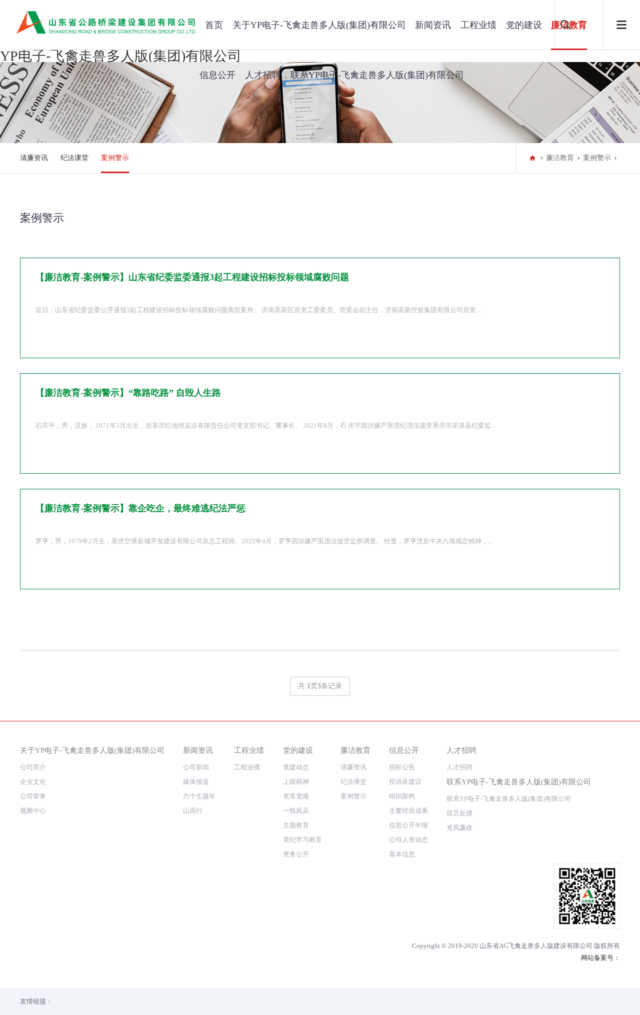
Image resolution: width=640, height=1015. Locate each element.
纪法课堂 (74, 158)
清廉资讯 (34, 158)
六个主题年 (199, 796)
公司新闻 (196, 767)
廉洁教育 (560, 158)
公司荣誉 (33, 796)
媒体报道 (196, 781)
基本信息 (402, 854)
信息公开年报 (408, 825)
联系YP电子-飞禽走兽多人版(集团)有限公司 (508, 798)
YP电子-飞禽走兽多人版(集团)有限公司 (121, 56)
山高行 (192, 810)
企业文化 (33, 781)
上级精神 (296, 781)
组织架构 (402, 796)
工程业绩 (478, 25)
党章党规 (296, 796)
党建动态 (296, 767)
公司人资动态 (408, 839)
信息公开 (218, 75)
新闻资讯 (433, 25)
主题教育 (296, 825)
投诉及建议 (405, 781)
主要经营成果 (408, 810)
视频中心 (33, 810)
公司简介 (33, 767)
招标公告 (402, 767)
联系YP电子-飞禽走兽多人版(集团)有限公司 (377, 75)
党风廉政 (459, 827)
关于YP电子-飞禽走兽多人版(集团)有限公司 (92, 750)
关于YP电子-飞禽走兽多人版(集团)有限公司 (319, 25)
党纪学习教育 (302, 839)
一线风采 (296, 810)
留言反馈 (459, 813)
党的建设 (524, 25)
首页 (214, 25)
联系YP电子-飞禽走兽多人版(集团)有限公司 (518, 781)
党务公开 (296, 854)
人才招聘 (263, 75)
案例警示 (115, 158)
